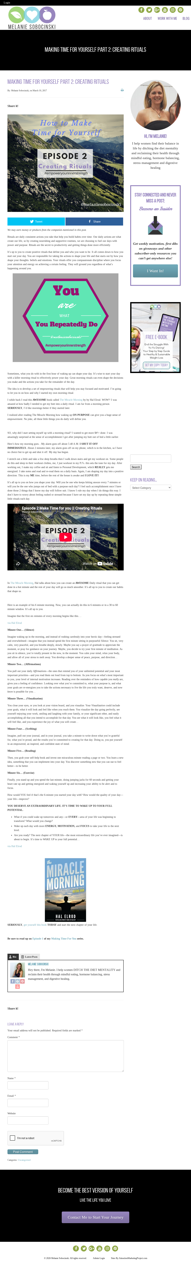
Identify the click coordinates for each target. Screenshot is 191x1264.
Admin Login (99, 1258)
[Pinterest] (22, 981)
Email (11, 1095)
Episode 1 (38, 938)
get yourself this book (35, 924)
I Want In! (155, 270)
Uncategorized (24, 1160)
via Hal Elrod (14, 623)
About (147, 18)
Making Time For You (63, 938)
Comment (13, 1037)
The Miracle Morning (71, 399)
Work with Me (167, 18)
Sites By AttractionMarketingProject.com (129, 1258)
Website (11, 1113)
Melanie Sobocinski (38, 964)
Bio (14, 956)
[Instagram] (17, 981)
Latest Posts (31, 956)
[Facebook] (12, 981)
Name (11, 1078)
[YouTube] (17, 987)
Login (7, 2)
